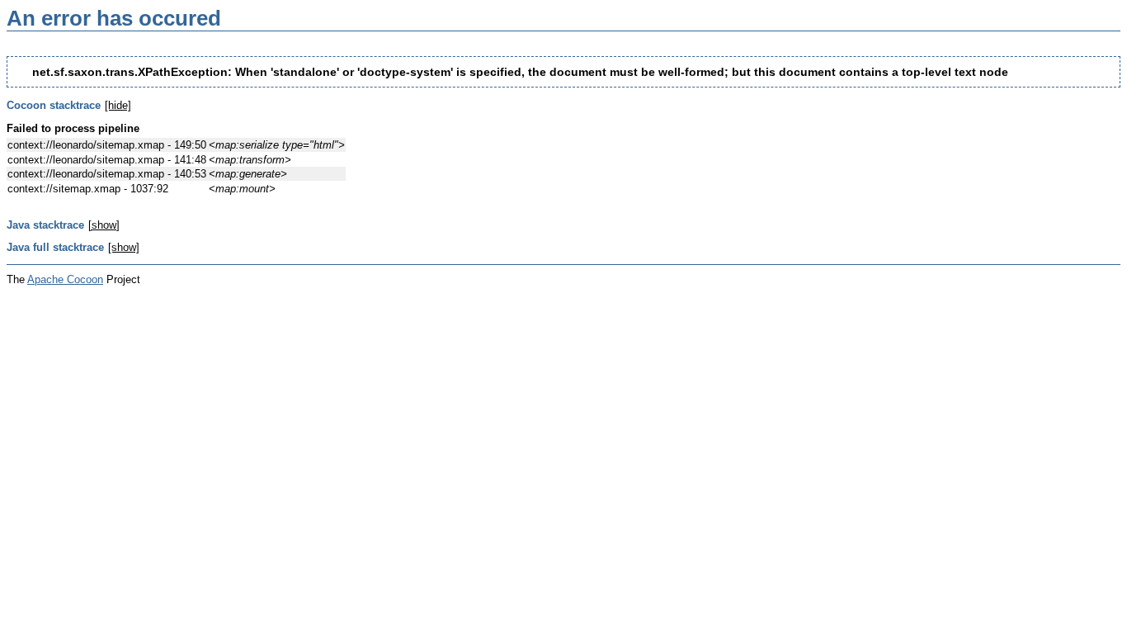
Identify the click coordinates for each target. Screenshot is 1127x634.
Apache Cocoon (65, 279)
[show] (104, 225)
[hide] (118, 105)
